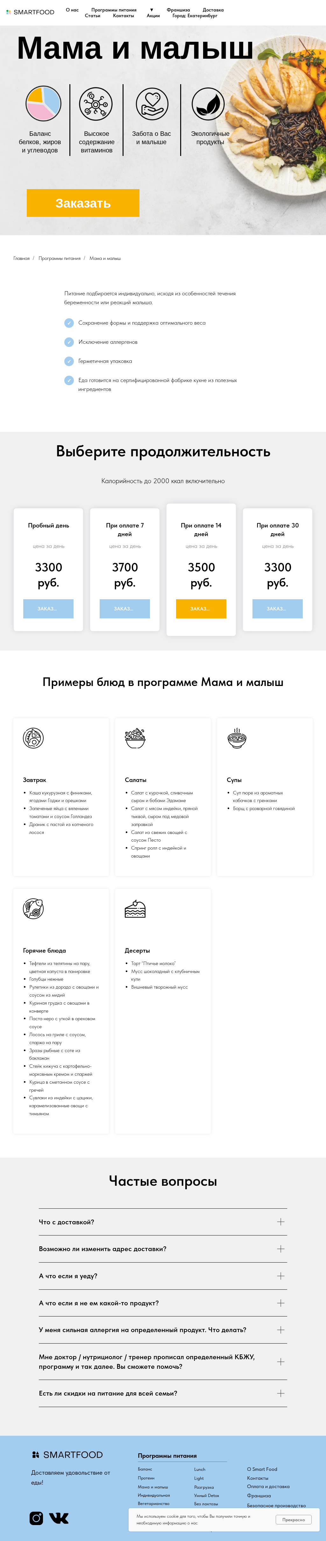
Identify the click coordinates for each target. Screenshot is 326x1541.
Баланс (145, 1468)
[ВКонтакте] (316, 13)
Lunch (199, 1469)
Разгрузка (204, 1487)
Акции (153, 15)
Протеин (146, 1477)
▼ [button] (151, 10)
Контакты (123, 15)
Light (199, 1478)
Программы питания (114, 10)
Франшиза (178, 10)
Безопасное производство (276, 1505)
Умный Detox (206, 1495)
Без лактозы (206, 1503)
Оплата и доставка (268, 1486)
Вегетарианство (153, 1503)
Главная (21, 258)
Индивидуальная (154, 1495)
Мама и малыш (105, 258)
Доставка (213, 10)
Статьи (92, 15)
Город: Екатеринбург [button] (195, 15)
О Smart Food (262, 1469)
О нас (72, 10)
